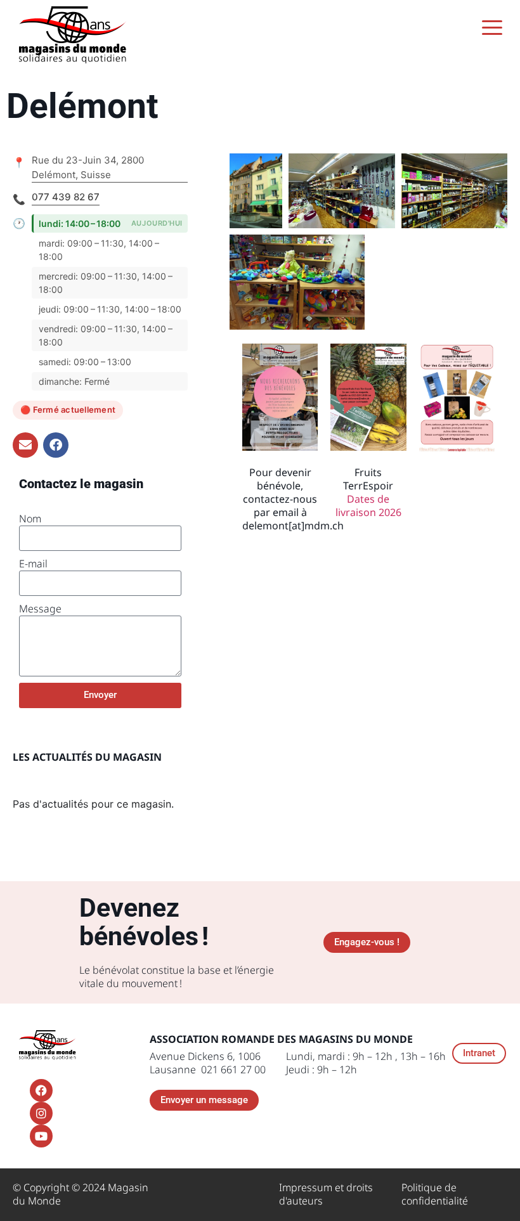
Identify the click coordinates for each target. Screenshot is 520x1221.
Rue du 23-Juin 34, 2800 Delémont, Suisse (88, 167)
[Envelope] (25, 445)
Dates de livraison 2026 (368, 505)
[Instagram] (41, 1113)
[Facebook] (55, 445)
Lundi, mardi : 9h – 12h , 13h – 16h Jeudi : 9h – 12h (366, 1062)
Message (40, 609)
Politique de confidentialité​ (434, 1194)
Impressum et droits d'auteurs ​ (326, 1194)
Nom (30, 519)
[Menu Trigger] (492, 27)
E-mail (33, 564)
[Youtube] (41, 1136)
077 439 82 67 (66, 197)
